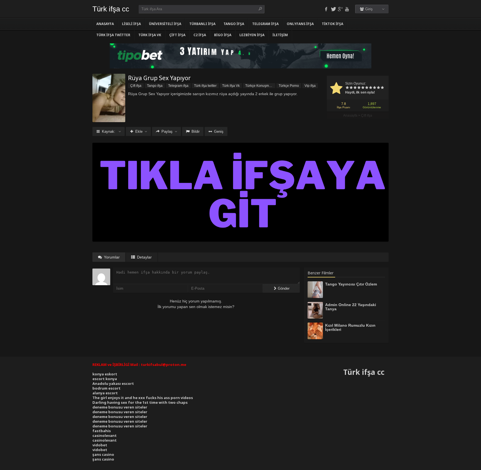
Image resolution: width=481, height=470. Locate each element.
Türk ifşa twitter (113, 35)
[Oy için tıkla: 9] (378, 88)
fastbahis (101, 430)
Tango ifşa (234, 23)
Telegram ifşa (265, 23)
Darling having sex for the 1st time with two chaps (140, 402)
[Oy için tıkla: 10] (382, 88)
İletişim (280, 35)
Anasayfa (105, 23)
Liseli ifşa (131, 23)
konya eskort (104, 374)
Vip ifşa (310, 86)
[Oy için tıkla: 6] (367, 88)
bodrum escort (106, 388)
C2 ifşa (199, 35)
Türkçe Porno (289, 86)
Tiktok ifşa (332, 23)
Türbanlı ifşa (202, 23)
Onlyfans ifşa (300, 23)
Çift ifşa (177, 35)
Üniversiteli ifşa (165, 23)
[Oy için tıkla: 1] (347, 88)
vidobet (99, 444)
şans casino (103, 454)
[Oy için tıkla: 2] (351, 88)
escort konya (104, 378)
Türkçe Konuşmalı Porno (260, 86)
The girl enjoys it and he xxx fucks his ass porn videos (142, 397)
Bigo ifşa (222, 35)
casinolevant (104, 435)
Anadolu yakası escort (113, 383)
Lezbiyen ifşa (251, 35)
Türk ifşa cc (110, 9)
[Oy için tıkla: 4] (359, 88)
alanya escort (105, 392)
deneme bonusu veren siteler (119, 407)
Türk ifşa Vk (149, 35)
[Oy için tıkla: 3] (355, 88)
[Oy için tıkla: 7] (370, 88)
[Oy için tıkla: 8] (374, 88)
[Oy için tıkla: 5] (363, 88)
